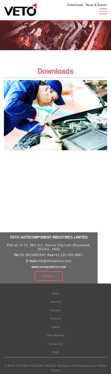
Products (55, 318)
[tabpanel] (55, 33)
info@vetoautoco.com (54, 261)
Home (55, 293)
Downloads (75, 5)
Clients (56, 327)
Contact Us (55, 343)
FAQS (55, 352)
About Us (55, 301)
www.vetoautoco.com (48, 267)
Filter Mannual (55, 335)
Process (55, 310)
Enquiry (48, 276)
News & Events (96, 5)
